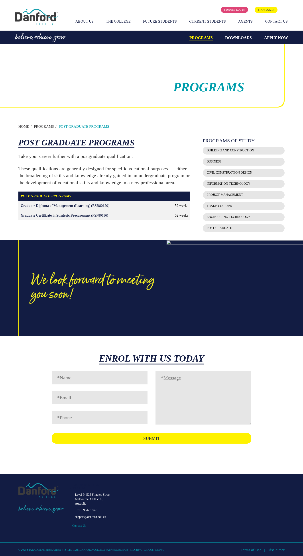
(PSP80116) (64, 215)
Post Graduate (219, 228)
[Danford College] (37, 17)
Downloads (238, 37)
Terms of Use (251, 550)
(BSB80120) (65, 206)
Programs (201, 37)
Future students (160, 21)
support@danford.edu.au (90, 517)
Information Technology (228, 183)
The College (118, 21)
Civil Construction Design (229, 172)
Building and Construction (230, 150)
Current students (207, 21)
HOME (23, 126)
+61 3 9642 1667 (85, 510)
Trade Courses (219, 206)
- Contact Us (78, 525)
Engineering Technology (228, 217)
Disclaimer (276, 550)
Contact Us (276, 21)
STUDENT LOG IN (234, 9)
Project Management (225, 194)
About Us (84, 21)
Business (214, 161)
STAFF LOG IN (266, 9)
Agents (245, 21)
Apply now (276, 37)
